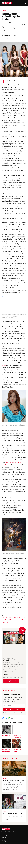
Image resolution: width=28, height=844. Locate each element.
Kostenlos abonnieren (14, 709)
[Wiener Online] (6, 2)
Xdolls (4, 365)
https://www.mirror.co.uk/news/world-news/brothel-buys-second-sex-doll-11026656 (13, 620)
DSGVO (20, 835)
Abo (2, 835)
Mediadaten (4, 837)
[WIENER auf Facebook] (2, 841)
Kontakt (14, 835)
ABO (20, 2)
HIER (19, 218)
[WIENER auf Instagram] (5, 841)
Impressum (8, 835)
